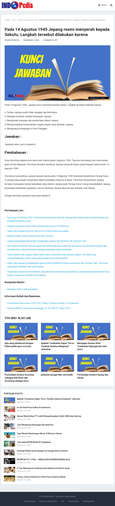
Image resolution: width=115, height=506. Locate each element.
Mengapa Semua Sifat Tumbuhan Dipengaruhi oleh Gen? (92, 346)
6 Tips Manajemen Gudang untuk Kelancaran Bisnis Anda (43, 468)
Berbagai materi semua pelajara (22, 289)
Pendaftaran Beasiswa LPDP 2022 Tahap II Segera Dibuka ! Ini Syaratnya (43, 303)
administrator (12, 40)
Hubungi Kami (88, 501)
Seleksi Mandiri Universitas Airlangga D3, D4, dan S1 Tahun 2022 (38, 308)
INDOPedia (50, 496)
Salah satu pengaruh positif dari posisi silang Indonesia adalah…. (38, 231)
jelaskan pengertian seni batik (57, 374)
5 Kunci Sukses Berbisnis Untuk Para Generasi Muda (41, 477)
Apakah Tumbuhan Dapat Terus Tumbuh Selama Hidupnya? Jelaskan (57, 346)
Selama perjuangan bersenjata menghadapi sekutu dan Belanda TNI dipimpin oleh (46, 241)
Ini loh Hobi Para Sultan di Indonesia (33, 407)
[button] (102, 5)
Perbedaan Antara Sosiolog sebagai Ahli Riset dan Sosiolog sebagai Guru (19, 377)
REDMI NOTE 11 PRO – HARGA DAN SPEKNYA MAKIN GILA (43, 459)
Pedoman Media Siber (48, 501)
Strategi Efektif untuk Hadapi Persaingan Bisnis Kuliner (42, 451)
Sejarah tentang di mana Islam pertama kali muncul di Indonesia (38, 226)
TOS (62, 501)
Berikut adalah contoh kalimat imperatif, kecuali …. (31, 236)
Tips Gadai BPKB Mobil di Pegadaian (34, 442)
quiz (14, 20)
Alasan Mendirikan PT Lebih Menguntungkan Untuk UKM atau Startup (49, 416)
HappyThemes (70, 496)
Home (7, 20)
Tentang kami (29, 501)
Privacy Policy (73, 501)
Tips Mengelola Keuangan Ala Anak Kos (35, 425)
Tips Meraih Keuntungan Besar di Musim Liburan (39, 433)
